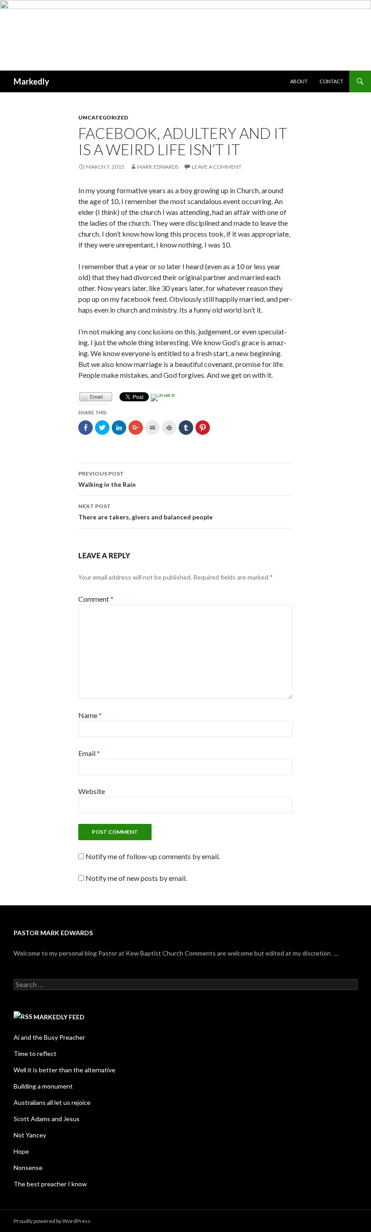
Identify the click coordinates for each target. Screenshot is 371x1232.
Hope (21, 1151)
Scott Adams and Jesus (47, 1119)
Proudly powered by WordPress (52, 1221)
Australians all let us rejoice (52, 1102)
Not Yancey (30, 1135)
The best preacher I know (50, 1184)
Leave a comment (217, 166)
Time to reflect (35, 1053)
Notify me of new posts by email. (136, 878)
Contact (331, 81)
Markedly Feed (59, 1017)
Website (91, 791)
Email (89, 753)
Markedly (31, 81)
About (299, 81)
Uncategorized (103, 117)
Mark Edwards (157, 166)
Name (90, 715)
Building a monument (43, 1086)
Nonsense (28, 1167)
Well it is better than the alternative (64, 1070)
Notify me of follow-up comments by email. (153, 856)
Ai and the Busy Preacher (49, 1037)
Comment (96, 599)
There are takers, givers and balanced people (145, 512)
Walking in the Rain (107, 479)
